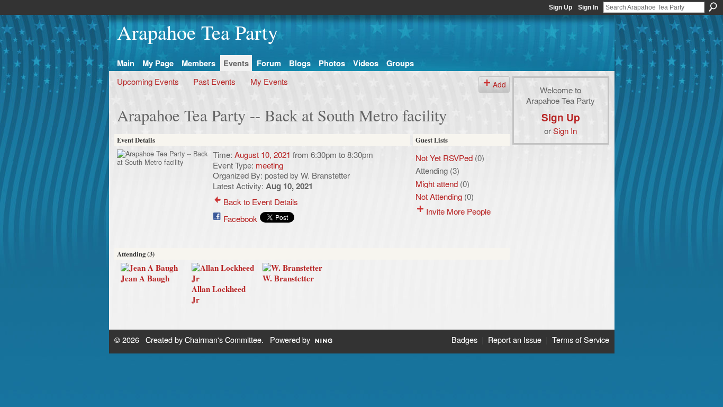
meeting (269, 165)
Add (499, 84)
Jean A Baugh (145, 278)
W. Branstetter (288, 278)
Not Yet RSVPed (444, 157)
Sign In (588, 7)
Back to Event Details (260, 201)
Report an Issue (514, 339)
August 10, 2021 (262, 154)
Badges (464, 339)
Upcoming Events (148, 81)
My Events (269, 81)
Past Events (214, 81)
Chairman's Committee (223, 339)
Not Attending (438, 196)
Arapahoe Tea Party (197, 32)
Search (713, 7)
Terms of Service (580, 339)
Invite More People (458, 211)
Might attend (436, 183)
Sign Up (560, 7)
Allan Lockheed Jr (219, 294)
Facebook (240, 218)
